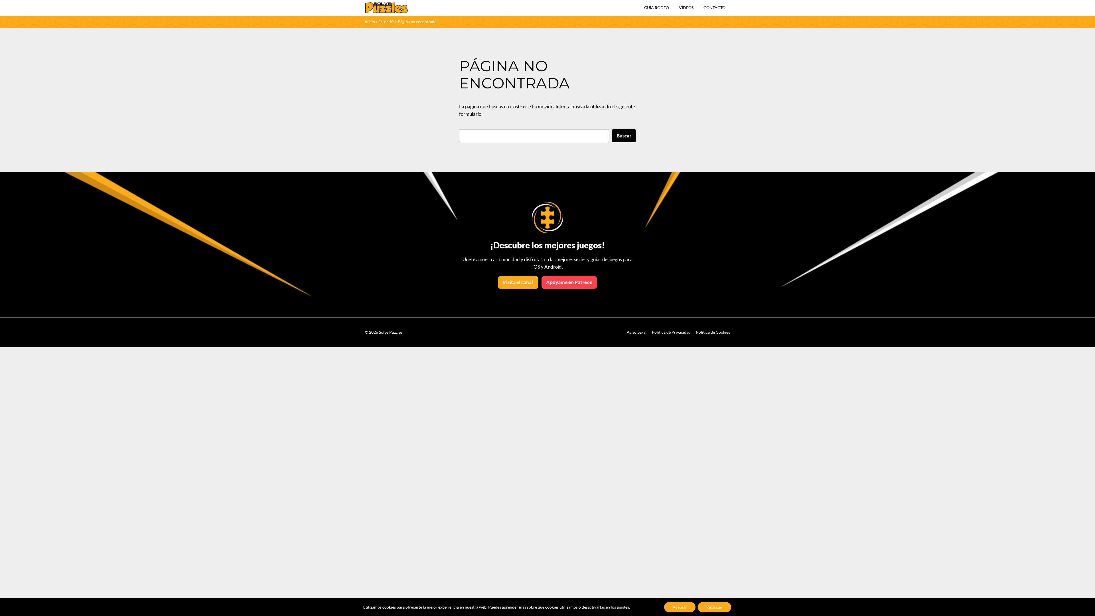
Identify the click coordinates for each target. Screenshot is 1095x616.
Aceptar (680, 607)
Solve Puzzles (390, 332)
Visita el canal (518, 282)
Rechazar (714, 607)
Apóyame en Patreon (569, 282)
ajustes (623, 607)
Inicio (370, 21)
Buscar (624, 136)
